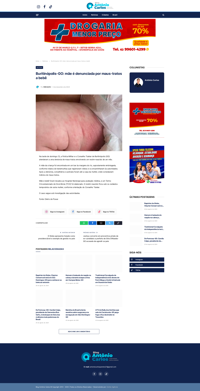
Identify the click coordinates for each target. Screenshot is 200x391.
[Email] (27, 173)
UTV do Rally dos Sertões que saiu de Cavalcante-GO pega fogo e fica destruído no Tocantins (107, 313)
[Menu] (37, 15)
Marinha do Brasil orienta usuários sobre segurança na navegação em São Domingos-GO (78, 313)
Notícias (94, 15)
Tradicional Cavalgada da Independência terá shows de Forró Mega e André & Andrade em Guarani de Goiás (107, 278)
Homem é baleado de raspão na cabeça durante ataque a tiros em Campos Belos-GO (78, 277)
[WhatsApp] (27, 162)
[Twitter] (27, 178)
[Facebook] (27, 168)
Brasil (115, 15)
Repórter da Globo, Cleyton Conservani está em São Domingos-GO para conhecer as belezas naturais (49, 278)
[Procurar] (163, 15)
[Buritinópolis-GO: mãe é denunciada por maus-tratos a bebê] (79, 122)
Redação (47, 87)
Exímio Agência (112, 387)
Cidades (105, 15)
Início (85, 15)
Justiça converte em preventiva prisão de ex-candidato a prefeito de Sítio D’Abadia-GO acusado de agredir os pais (101, 238)
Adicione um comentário (79, 331)
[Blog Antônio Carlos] (100, 6)
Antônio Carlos (152, 80)
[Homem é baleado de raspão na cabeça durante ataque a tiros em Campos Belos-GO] (79, 263)
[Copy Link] (27, 184)
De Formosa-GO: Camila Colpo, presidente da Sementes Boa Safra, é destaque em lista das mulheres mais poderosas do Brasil (48, 315)
